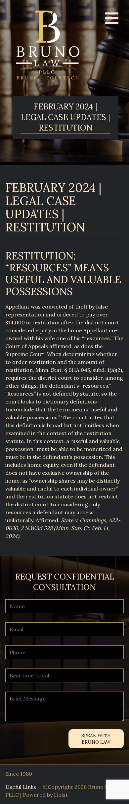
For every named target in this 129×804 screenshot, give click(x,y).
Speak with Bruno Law (96, 738)
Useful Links (20, 787)
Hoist (61, 794)
